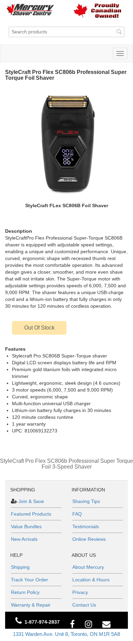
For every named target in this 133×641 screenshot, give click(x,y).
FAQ (77, 514)
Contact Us (84, 605)
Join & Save (30, 501)
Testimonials (85, 526)
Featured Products (31, 514)
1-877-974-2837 (42, 622)
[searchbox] (66, 32)
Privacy (80, 592)
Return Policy (25, 592)
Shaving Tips (86, 501)
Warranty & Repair (30, 605)
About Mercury (88, 567)
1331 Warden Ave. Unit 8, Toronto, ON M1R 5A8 (66, 634)
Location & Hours (90, 579)
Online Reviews (89, 539)
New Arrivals (24, 539)
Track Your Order (29, 579)
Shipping (20, 567)
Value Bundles (26, 526)
